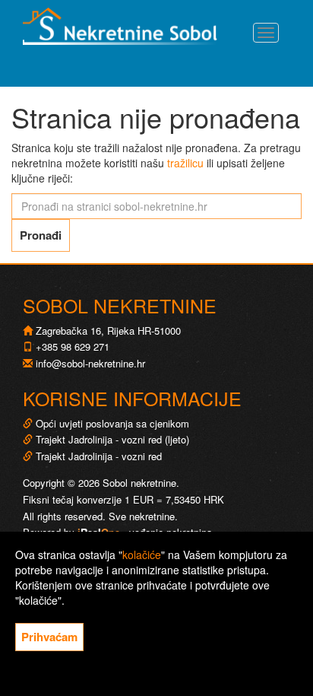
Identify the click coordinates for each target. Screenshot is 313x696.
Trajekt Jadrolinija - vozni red (97, 456)
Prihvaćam (49, 636)
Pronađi (41, 235)
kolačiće (141, 554)
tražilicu (185, 162)
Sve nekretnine (142, 516)
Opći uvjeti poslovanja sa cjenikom (112, 423)
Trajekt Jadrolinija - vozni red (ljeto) (111, 439)
